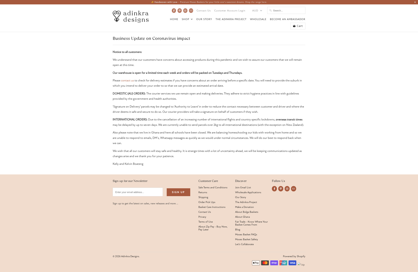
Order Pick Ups (206, 202)
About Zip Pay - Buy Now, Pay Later (212, 228)
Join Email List (243, 187)
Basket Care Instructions (211, 207)
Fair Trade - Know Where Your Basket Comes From (251, 223)
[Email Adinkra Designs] (191, 10)
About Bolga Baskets (246, 212)
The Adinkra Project (231, 19)
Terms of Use (205, 221)
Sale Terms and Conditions (212, 187)
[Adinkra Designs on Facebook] (174, 10)
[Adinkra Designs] (131, 16)
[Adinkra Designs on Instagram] (185, 10)
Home (174, 19)
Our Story (204, 19)
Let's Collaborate (244, 244)
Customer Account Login (229, 10)
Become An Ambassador (287, 19)
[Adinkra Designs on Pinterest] (179, 10)
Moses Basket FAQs (246, 234)
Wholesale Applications (248, 192)
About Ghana (242, 216)
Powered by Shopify (294, 256)
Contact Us (204, 10)
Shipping (203, 197)
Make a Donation (244, 207)
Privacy (202, 216)
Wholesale (258, 19)
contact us (127, 80)
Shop (186, 19)
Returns (202, 192)
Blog (237, 229)
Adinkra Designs (130, 256)
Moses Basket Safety (246, 239)
